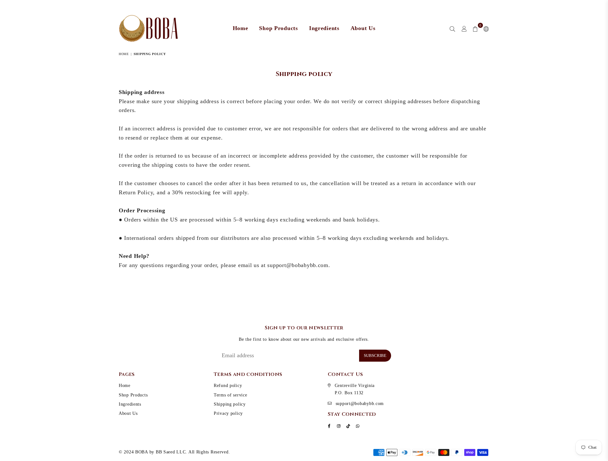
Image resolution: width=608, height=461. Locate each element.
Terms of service (230, 395)
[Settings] (485, 28)
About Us (363, 28)
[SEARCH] (452, 28)
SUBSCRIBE (375, 355)
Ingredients (324, 28)
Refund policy (228, 385)
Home (240, 28)
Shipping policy (230, 404)
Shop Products (278, 28)
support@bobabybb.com (360, 403)
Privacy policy (228, 413)
